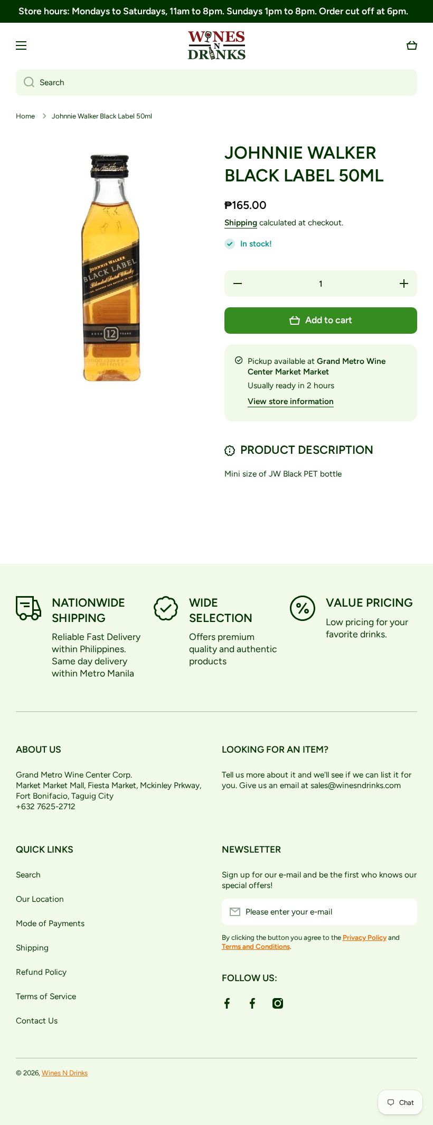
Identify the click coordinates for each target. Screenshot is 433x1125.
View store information (291, 401)
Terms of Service (46, 996)
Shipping (240, 222)
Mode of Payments (50, 923)
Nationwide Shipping (88, 610)
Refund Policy (41, 972)
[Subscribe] (404, 912)
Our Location (40, 899)
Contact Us (37, 1021)
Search (28, 875)
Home (25, 116)
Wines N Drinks (65, 1072)
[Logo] (216, 45)
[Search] (25, 82)
